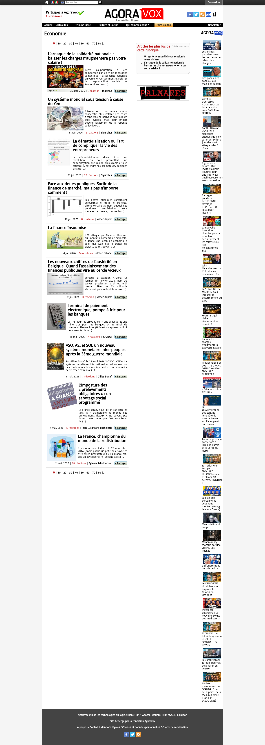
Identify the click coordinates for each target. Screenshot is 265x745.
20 (64, 43)
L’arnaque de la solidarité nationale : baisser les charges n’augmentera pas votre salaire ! (87, 58)
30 (70, 43)
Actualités (62, 25)
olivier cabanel (104, 253)
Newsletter (214, 25)
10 (59, 43)
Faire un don (163, 25)
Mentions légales (110, 727)
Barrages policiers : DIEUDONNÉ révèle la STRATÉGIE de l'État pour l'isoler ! (209, 204)
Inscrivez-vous (54, 16)
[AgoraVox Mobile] (214, 16)
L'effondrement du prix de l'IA (211, 567)
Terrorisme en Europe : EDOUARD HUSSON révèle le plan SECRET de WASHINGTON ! (212, 474)
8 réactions (87, 219)
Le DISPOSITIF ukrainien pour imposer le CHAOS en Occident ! (210, 589)
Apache (146, 715)
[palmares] (163, 99)
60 (88, 43)
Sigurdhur (106, 132)
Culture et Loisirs (108, 25)
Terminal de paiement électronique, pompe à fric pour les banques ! (96, 309)
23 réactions (91, 175)
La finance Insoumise (67, 227)
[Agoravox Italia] (56, 2)
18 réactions (79, 463)
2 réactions (92, 132)
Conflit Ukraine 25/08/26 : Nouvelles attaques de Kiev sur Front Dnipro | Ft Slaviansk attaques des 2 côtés (211, 138)
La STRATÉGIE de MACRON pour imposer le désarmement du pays (212, 295)
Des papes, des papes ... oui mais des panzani (211, 81)
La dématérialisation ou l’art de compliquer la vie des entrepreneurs (98, 145)
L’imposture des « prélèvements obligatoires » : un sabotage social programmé (95, 394)
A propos (82, 727)
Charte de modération (175, 727)
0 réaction (93, 90)
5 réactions (72, 427)
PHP (164, 715)
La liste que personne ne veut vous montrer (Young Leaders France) (211, 503)
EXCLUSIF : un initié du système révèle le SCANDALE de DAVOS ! (212, 639)
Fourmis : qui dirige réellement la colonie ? (210, 320)
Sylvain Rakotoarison (100, 463)
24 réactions (86, 253)
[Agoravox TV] (61, 2)
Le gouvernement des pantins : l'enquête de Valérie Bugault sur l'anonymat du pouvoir (210, 416)
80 (99, 43)
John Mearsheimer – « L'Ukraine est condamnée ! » (211, 270)
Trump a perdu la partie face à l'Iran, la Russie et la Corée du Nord (212, 445)
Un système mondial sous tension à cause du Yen (85, 101)
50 (82, 43)
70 (93, 43)
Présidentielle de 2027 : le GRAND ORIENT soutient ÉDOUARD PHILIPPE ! (212, 368)
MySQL (172, 715)
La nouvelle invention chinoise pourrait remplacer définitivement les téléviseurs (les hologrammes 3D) (211, 239)
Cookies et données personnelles (141, 727)
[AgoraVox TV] (208, 16)
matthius (107, 90)
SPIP (138, 715)
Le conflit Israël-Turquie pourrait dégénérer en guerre (211, 664)
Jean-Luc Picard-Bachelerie (97, 427)
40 (76, 43)
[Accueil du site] (134, 21)
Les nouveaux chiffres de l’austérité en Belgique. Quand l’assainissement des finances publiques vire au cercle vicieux (84, 266)
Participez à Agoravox (62, 12)
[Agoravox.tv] (212, 35)
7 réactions (94, 336)
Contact (94, 727)
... (104, 43)
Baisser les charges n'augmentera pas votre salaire (211, 343)
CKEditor (182, 715)
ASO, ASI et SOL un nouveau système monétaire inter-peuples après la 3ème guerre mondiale (95, 349)
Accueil (48, 25)
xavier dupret (104, 219)
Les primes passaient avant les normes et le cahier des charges (211, 57)
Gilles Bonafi (105, 376)
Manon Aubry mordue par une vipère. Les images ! (211, 546)
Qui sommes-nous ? (137, 25)
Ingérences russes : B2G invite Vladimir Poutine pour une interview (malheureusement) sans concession (213, 172)
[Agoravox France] (52, 2)
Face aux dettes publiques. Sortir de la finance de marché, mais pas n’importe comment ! (83, 188)
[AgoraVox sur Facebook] (190, 16)
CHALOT (107, 336)
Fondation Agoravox (143, 721)
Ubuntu (156, 715)
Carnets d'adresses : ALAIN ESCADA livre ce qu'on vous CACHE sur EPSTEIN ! (211, 106)
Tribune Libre (83, 25)
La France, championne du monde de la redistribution (102, 438)
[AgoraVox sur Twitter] (196, 16)
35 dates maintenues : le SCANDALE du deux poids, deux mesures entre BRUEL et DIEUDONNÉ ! (211, 692)
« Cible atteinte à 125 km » (211, 390)
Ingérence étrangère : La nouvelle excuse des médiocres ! (211, 614)
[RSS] (202, 16)
